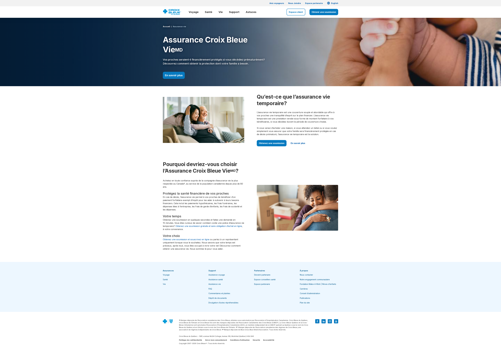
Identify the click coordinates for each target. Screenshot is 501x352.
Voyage (194, 12)
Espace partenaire (314, 3)
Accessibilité (268, 340)
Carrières (304, 289)
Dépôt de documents (217, 298)
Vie (221, 12)
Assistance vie (214, 284)
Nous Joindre (294, 3)
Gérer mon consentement (216, 340)
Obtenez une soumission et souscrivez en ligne (186, 239)
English (332, 3)
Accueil (166, 26)
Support (234, 12)
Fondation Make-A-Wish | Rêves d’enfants (318, 284)
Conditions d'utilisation (240, 340)
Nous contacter (306, 275)
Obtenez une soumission (271, 143)
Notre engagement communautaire (315, 279)
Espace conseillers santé (265, 279)
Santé (208, 12)
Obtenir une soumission (324, 12)
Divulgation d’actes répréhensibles (223, 303)
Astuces (251, 12)
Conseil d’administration (310, 293)
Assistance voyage (216, 275)
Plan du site (305, 303)
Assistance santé (215, 279)
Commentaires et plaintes (219, 293)
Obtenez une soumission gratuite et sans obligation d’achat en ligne (208, 226)
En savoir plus (174, 75)
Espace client (296, 12)
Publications (305, 298)
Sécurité (256, 340)
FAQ (210, 289)
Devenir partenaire (262, 275)
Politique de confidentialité (190, 340)
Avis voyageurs (276, 3)
